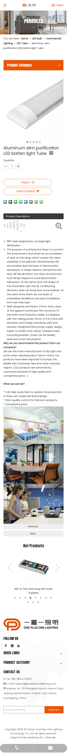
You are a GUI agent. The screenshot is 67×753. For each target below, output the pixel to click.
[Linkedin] (12, 645)
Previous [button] (9, 567)
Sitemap (51, 737)
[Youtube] (18, 645)
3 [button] (25, 597)
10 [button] (33, 602)
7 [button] (46, 597)
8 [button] (51, 597)
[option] (33, 572)
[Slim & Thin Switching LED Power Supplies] (33, 567)
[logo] (30, 624)
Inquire (25, 182)
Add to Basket (25, 191)
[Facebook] (5, 645)
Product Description (18, 216)
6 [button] (41, 597)
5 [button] (36, 597)
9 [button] (28, 602)
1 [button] (15, 597)
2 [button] (20, 597)
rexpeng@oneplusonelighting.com (35, 683)
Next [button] (57, 567)
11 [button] (38, 602)
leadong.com (35, 737)
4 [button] (31, 597)
